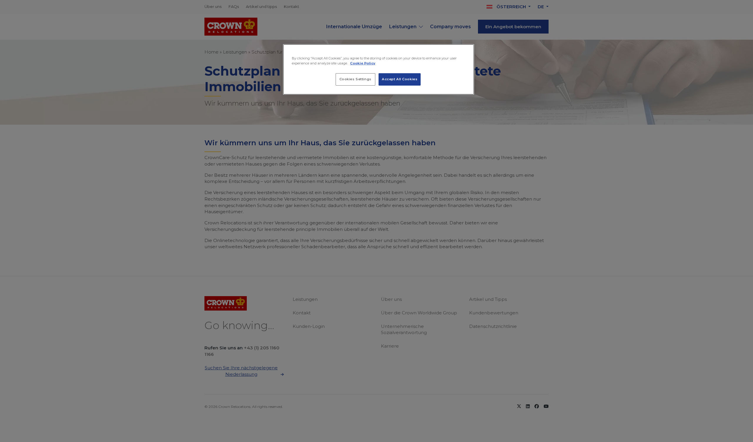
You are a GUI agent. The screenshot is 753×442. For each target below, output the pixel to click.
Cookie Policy (362, 63)
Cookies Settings (355, 79)
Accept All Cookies (399, 79)
